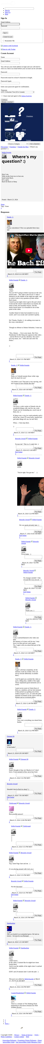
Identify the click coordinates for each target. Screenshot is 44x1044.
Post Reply (38, 272)
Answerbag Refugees (9, 1040)
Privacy (16, 1035)
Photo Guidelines (6, 1037)
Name (3, 57)
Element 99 (10, 736)
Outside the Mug (23, 147)
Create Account (7, 37)
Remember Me (10, 41)
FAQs (36, 1035)
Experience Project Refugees (27, 1040)
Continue (4, 100)
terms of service (26, 96)
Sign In (5, 33)
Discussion (4, 147)
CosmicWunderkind (17, 993)
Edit (16, 452)
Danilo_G (10, 217)
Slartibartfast (11, 923)
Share (3, 204)
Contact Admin (19, 1037)
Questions (13, 147)
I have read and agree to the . (17, 96)
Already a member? (7, 102)
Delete (20, 452)
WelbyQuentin (6, 152)
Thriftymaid (13, 803)
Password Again (6, 81)
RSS (27, 1037)
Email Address (5, 22)
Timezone (4, 90)
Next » (7, 1023)
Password (4, 26)
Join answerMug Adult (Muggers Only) (28, 1042)
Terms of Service (26, 1035)
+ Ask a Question (34, 144)
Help (6, 14)
